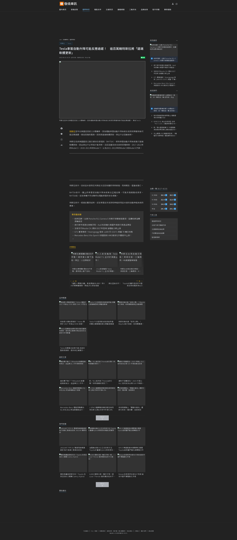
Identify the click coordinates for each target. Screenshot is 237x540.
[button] (176, 3)
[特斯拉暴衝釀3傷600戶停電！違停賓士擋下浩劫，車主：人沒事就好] (82, 259)
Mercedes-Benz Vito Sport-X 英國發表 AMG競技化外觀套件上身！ (103, 235)
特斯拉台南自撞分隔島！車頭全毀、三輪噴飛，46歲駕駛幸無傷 (130, 270)
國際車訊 (86, 9)
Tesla (69, 43)
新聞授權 (102, 531)
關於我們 (143, 531)
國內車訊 (62, 9)
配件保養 (156, 9)
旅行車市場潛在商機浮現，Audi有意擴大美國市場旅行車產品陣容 (103, 225)
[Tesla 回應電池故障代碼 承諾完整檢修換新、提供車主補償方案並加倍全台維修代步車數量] (73, 337)
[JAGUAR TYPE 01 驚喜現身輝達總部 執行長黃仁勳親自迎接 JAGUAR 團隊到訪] (73, 436)
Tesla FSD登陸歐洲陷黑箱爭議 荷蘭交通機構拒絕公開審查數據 (101, 322)
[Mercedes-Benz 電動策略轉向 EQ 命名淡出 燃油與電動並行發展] (73, 396)
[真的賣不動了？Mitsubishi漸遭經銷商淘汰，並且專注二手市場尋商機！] (73, 369)
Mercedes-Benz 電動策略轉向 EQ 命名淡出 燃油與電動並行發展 (72, 408)
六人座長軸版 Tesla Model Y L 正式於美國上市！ (105, 270)
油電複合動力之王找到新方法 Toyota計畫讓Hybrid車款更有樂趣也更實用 (102, 448)
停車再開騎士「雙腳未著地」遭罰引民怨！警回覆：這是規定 (130, 408)
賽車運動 (167, 9)
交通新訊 (109, 9)
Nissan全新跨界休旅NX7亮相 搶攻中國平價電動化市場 (131, 475)
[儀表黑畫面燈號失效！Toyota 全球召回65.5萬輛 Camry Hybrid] (73, 463)
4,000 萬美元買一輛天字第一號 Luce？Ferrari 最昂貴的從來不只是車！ (102, 475)
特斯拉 (62, 43)
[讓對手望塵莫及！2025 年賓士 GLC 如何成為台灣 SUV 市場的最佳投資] (131, 369)
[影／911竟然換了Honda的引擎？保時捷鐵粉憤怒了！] (102, 369)
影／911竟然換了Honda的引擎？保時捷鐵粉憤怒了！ (100, 382)
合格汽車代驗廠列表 (159, 225)
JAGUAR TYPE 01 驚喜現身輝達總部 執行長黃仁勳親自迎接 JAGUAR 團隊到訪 (72, 448)
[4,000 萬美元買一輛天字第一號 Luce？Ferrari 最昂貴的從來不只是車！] (102, 463)
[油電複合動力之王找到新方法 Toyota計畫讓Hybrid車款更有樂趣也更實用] (102, 436)
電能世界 (97, 9)
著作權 (115, 531)
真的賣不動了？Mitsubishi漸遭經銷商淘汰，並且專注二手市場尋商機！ (72, 382)
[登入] (172, 4)
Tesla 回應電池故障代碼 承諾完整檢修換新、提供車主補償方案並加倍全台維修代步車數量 (72, 349)
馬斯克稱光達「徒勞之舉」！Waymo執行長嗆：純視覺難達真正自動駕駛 (131, 322)
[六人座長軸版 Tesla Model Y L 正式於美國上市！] (106, 259)
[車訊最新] (177, 40)
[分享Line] (61, 134)
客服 (96, 531)
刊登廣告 (86, 531)
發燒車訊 (65, 39)
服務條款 (109, 531)
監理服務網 (156, 237)
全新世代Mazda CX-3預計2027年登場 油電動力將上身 (98, 228)
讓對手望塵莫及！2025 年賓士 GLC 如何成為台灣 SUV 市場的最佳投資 (131, 382)
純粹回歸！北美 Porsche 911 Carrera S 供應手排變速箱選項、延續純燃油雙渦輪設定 (107, 220)
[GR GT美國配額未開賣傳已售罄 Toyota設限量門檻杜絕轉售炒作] (131, 436)
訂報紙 (137, 531)
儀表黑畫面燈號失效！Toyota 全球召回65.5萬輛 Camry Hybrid (73, 475)
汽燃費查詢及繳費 (158, 233)
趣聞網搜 (121, 9)
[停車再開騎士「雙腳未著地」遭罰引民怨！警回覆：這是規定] (131, 396)
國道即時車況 (156, 221)
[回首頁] (70, 4)
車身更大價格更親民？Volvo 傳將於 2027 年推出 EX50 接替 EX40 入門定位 (72, 322)
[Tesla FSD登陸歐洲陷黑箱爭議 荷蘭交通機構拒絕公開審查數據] (102, 310)
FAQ (92, 531)
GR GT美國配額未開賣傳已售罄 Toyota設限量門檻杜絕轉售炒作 (131, 448)
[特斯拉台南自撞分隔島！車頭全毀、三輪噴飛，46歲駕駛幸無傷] (130, 259)
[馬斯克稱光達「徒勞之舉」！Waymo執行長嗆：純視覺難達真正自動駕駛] (131, 310)
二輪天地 (132, 9)
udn (60, 39)
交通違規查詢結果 (158, 229)
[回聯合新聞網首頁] (62, 4)
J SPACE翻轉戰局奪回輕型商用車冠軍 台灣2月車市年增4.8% (101, 408)
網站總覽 (151, 531)
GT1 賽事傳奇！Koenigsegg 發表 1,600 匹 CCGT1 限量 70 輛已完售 (104, 232)
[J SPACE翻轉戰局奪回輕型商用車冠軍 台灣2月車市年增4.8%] (102, 396)
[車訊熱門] (177, 90)
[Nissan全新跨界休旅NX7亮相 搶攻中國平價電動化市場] (131, 463)
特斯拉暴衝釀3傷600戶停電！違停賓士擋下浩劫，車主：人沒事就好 (82, 270)
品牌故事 (144, 9)
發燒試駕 (74, 9)
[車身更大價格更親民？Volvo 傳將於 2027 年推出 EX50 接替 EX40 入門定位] (73, 310)
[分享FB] (61, 128)
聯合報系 (129, 531)
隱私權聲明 (121, 531)
